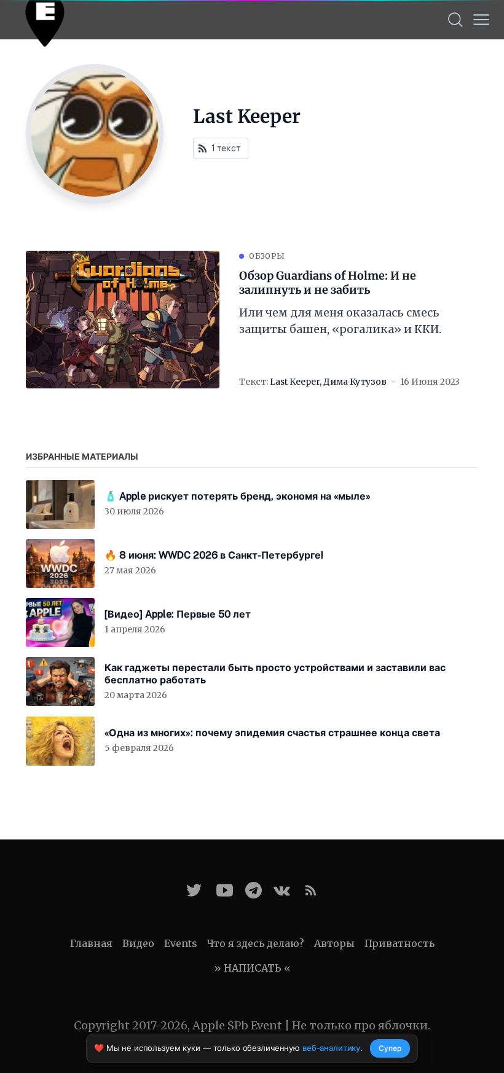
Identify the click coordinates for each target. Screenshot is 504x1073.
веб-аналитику (331, 1048)
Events (180, 943)
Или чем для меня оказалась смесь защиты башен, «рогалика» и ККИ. (340, 320)
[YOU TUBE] (225, 890)
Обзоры (267, 256)
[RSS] (311, 890)
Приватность (399, 943)
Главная (91, 943)
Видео (138, 943)
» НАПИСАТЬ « (252, 968)
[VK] (282, 890)
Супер (390, 1048)
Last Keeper (295, 381)
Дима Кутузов (355, 381)
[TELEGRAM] (254, 890)
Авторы (334, 943)
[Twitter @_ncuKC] (194, 890)
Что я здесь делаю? (255, 943)
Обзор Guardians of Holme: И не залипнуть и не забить (327, 283)
